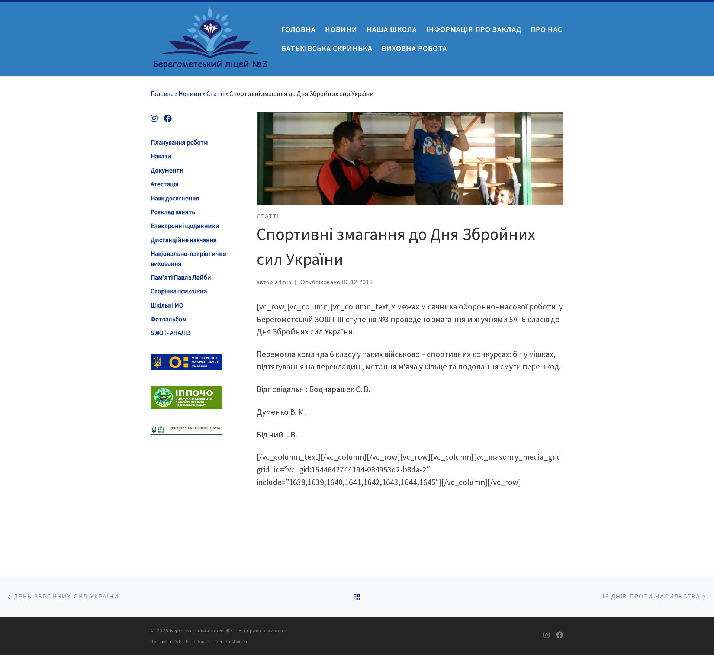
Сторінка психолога (179, 291)
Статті (215, 94)
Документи (167, 170)
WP (178, 641)
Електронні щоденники (185, 226)
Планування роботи (179, 142)
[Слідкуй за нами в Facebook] (168, 118)
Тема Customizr (231, 641)
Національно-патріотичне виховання (188, 259)
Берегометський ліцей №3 (201, 630)
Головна (162, 94)
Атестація (164, 184)
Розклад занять (173, 212)
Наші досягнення (175, 198)
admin (283, 282)
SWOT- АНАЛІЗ (171, 333)
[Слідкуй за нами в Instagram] (154, 118)
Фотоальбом (169, 319)
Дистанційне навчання (184, 240)
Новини (190, 94)
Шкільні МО (167, 305)
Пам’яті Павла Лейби (181, 277)
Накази (161, 156)
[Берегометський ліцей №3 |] (210, 37)
